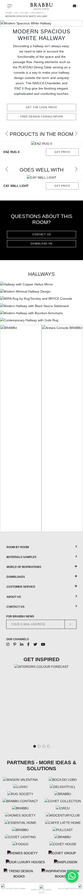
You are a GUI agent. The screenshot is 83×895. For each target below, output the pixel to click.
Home (8, 12)
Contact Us (15, 606)
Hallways (37, 12)
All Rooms (22, 12)
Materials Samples (21, 557)
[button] (7, 133)
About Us (13, 597)
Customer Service (20, 586)
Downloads (15, 576)
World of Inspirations (23, 567)
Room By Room (17, 547)
